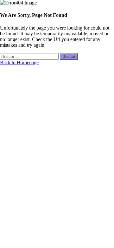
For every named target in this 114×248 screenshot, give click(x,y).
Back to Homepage (19, 62)
